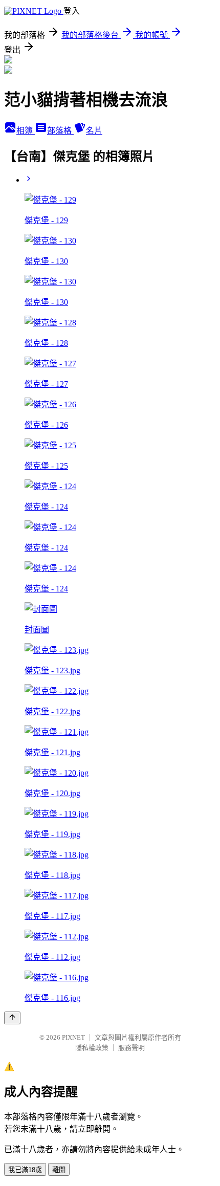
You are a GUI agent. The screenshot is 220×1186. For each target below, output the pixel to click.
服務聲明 (131, 1047)
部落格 (60, 130)
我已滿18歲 (25, 1170)
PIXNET (73, 1037)
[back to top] (12, 1018)
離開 (58, 1170)
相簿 (25, 130)
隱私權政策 (91, 1047)
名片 (94, 130)
